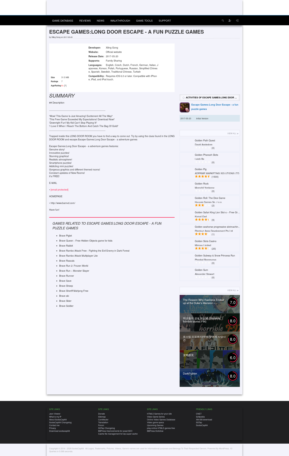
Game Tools (144, 20)
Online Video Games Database (161, 419)
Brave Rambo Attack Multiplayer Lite (78, 255)
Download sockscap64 (59, 430)
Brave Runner (66, 275)
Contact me (54, 425)
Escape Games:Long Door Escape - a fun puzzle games (214, 107)
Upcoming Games (155, 425)
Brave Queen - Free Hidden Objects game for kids (85, 240)
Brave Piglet (65, 235)
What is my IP (55, 416)
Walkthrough (120, 20)
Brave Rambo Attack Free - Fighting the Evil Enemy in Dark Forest (94, 250)
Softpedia (200, 416)
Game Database (62, 20)
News (100, 20)
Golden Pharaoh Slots (206, 154)
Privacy (52, 428)
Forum (101, 425)
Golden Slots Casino (205, 241)
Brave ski (64, 295)
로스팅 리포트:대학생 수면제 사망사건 (204, 338)
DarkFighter (190, 373)
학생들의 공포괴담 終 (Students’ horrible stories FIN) (202, 319)
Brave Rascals (66, 260)
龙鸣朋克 (188, 355)
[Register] (230, 20)
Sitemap (102, 416)
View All (231, 133)
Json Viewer (54, 413)
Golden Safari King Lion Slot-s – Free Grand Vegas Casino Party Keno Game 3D (237, 212)
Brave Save (65, 280)
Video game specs (155, 422)
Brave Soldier (66, 305)
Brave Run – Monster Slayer (74, 270)
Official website (114, 52)
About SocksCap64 (58, 419)
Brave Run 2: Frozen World (73, 265)
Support (165, 20)
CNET (199, 413)
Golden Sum (201, 269)
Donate (101, 413)
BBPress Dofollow (155, 430)
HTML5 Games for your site (159, 413)
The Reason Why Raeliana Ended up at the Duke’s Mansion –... (203, 301)
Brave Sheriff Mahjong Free (73, 290)
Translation (103, 422)
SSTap (199, 422)
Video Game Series (156, 416)
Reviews (85, 20)
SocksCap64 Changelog (60, 422)
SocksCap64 (202, 425)
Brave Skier (65, 300)
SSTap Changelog (106, 428)
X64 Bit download (204, 419)
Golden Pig (201, 169)
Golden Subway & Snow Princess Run (215, 255)
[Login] (237, 20)
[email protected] (59, 189)
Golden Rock (202, 183)
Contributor (103, 419)
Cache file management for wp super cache (118, 433)
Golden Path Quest (205, 140)
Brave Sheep (66, 285)
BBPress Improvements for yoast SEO (115, 430)
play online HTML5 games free (161, 428)
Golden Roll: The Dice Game (210, 198)
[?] (65, 85)
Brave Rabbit (66, 245)
